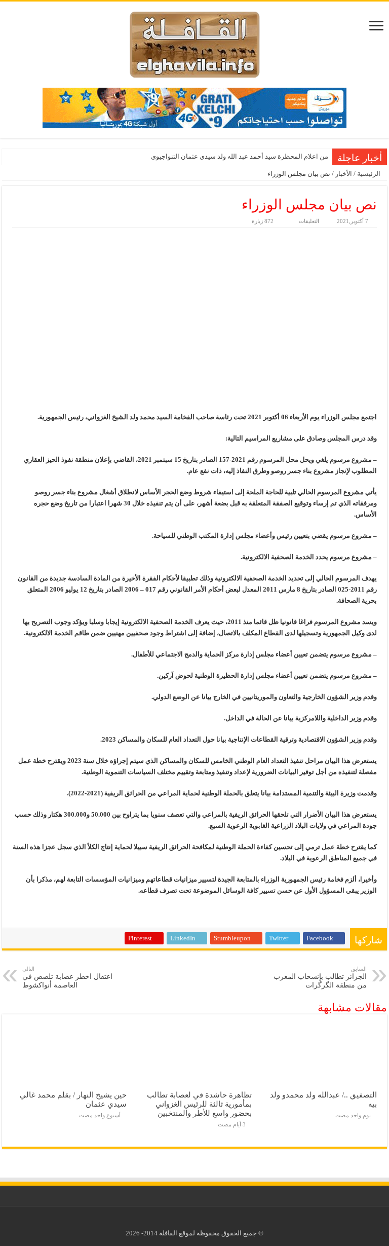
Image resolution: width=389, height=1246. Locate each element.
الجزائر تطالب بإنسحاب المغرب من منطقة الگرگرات (320, 977)
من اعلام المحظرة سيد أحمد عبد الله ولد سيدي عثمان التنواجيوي (239, 156)
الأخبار (343, 173)
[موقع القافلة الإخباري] (195, 42)
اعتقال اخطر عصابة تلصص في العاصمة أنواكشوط (67, 977)
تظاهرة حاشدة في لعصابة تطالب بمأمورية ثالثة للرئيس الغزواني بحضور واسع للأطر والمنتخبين (199, 1103)
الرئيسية (369, 173)
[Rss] (202, 1221)
